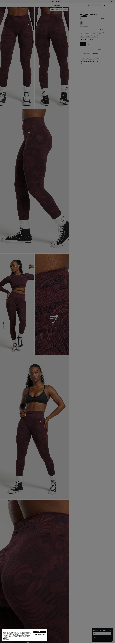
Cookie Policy (5, 638)
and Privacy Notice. (6, 639)
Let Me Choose (40, 637)
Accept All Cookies (40, 631)
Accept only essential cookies (40, 634)
